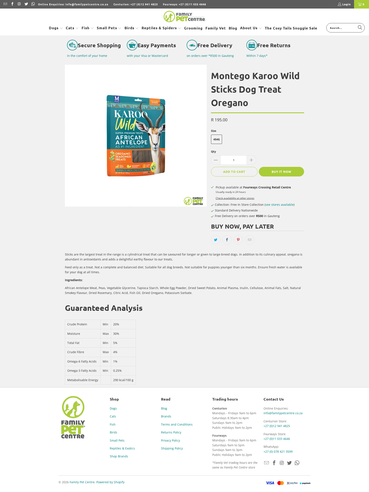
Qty (213, 151)
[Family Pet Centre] (184, 17)
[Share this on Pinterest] (238, 240)
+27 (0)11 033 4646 (277, 439)
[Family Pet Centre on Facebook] (12, 4)
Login (346, 4)
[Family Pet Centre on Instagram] (19, 4)
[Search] (360, 27)
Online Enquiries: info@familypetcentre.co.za (73, 4)
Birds (113, 432)
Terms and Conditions (177, 424)
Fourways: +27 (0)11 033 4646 (184, 4)
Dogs (113, 408)
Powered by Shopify (110, 482)
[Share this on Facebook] (227, 240)
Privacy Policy (170, 440)
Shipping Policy (172, 448)
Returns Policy (171, 432)
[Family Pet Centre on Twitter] (26, 4)
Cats (113, 416)
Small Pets (117, 440)
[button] (56, 28)
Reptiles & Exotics (122, 448)
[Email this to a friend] (249, 240)
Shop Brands (119, 456)
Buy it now (281, 171)
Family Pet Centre (82, 482)
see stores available (279, 205)
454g (216, 139)
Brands (166, 416)
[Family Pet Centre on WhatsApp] (33, 4)
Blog (164, 408)
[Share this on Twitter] (215, 240)
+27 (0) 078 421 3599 (278, 451)
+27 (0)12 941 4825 (277, 426)
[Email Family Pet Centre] (5, 4)
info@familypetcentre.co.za (283, 413)
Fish (113, 424)
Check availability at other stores (235, 198)
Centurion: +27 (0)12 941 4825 (135, 4)
